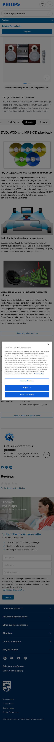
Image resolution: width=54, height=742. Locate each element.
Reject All (27, 387)
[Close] (48, 344)
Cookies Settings (26, 381)
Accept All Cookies (27, 394)
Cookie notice (39, 374)
